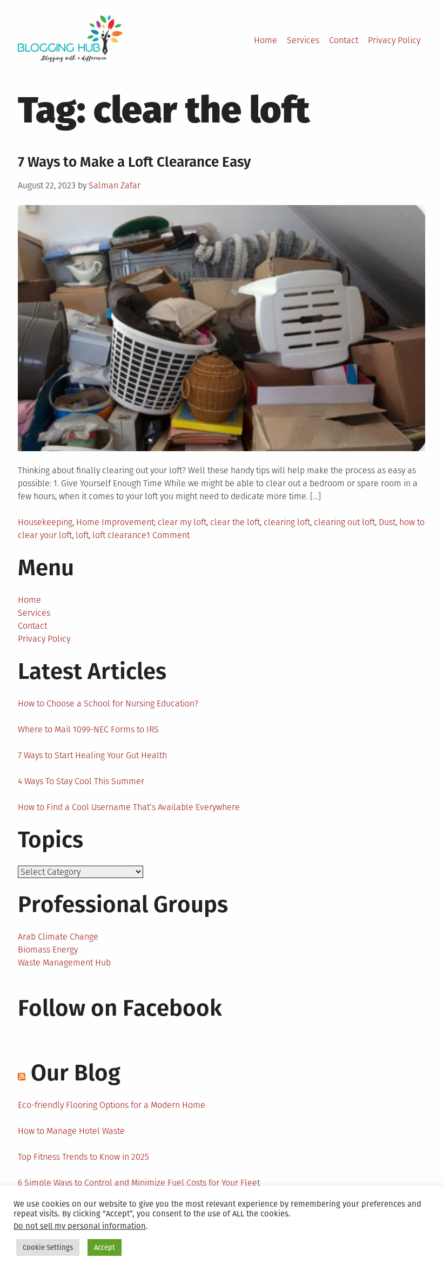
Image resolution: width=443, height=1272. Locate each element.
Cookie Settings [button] (48, 1247)
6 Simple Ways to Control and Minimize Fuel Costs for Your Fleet (139, 1183)
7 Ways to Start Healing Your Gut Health (92, 755)
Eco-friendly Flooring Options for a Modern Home (111, 1105)
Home (265, 40)
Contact (343, 40)
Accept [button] (104, 1247)
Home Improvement (115, 522)
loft (82, 535)
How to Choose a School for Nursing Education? (108, 703)
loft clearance (119, 535)
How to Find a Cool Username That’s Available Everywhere (129, 807)
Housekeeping (45, 522)
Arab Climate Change (58, 936)
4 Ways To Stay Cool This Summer (81, 781)
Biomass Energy (48, 949)
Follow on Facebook (120, 1008)
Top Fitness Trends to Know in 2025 (83, 1157)
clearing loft (287, 522)
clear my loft (182, 522)
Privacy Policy (394, 40)
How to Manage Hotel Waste (71, 1131)
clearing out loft (344, 522)
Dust (387, 522)
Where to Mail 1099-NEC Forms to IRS (88, 729)
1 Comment (168, 535)
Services (303, 40)
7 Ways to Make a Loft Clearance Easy (134, 162)
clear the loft (235, 522)
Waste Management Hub (64, 962)
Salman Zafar (114, 185)
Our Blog (75, 1072)
